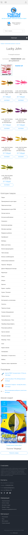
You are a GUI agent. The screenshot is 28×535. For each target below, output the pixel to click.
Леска (3, 276)
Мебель (3, 359)
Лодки (3, 197)
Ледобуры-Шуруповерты (8, 324)
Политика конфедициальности (9, 509)
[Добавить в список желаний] (9, 87)
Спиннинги (4, 221)
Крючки (3, 284)
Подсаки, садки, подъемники (9, 363)
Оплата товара (5, 502)
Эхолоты (3, 304)
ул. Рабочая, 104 (8, 490)
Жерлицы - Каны (5, 339)
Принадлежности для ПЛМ (8, 209)
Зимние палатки (5, 316)
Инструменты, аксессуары (8, 300)
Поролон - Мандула (6, 264)
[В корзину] (7, 100)
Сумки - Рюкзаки (5, 292)
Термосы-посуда (5, 308)
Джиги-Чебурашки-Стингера (9, 268)
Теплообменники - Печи (7, 320)
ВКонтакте (15, 532)
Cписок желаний (6, 523)
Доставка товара (6, 505)
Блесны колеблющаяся (7, 256)
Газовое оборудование (7, 312)
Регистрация (5, 516)
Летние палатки (5, 213)
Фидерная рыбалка (6, 233)
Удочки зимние (5, 331)
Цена (23, 59)
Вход (3, 518)
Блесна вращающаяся (7, 248)
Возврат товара (5, 507)
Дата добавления (14, 60)
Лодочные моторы (6, 205)
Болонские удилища (6, 225)
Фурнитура (4, 272)
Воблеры (3, 241)
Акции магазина (6, 500)
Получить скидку (14, 453)
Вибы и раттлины (6, 245)
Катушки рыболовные (7, 217)
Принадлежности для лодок (8, 201)
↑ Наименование (15, 59)
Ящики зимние (5, 347)
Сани (2, 343)
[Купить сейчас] (4, 87)
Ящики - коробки (5, 288)
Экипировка (4, 351)
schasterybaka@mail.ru (9, 487)
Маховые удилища (6, 229)
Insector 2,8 (19, 66)
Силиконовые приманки (7, 260)
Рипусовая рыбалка (6, 328)
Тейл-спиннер (5, 252)
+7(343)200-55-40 (9, 485)
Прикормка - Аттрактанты (8, 355)
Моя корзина (5, 521)
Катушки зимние (5, 335)
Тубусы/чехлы (5, 296)
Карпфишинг (4, 237)
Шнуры (3, 280)
